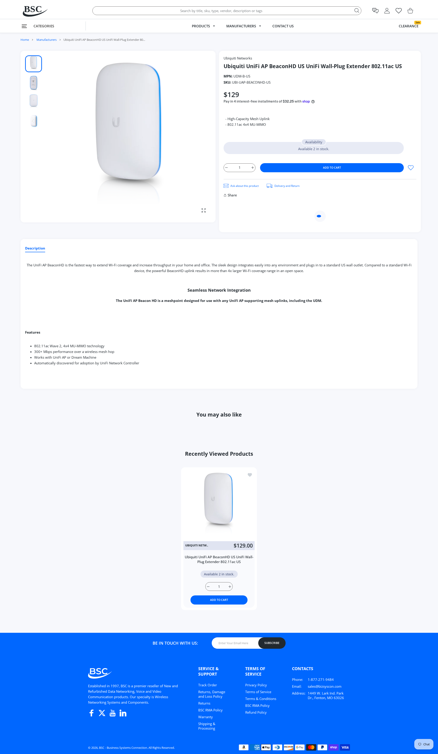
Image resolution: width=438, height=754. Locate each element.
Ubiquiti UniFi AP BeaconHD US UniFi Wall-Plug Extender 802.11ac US (219, 559)
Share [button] (232, 195)
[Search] (356, 10)
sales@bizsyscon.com (325, 686)
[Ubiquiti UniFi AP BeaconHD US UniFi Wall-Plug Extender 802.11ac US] (219, 505)
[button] (375, 11)
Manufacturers (46, 40)
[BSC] (31, 11)
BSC (101, 748)
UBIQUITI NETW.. (196, 545)
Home (25, 40)
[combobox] (226, 10)
